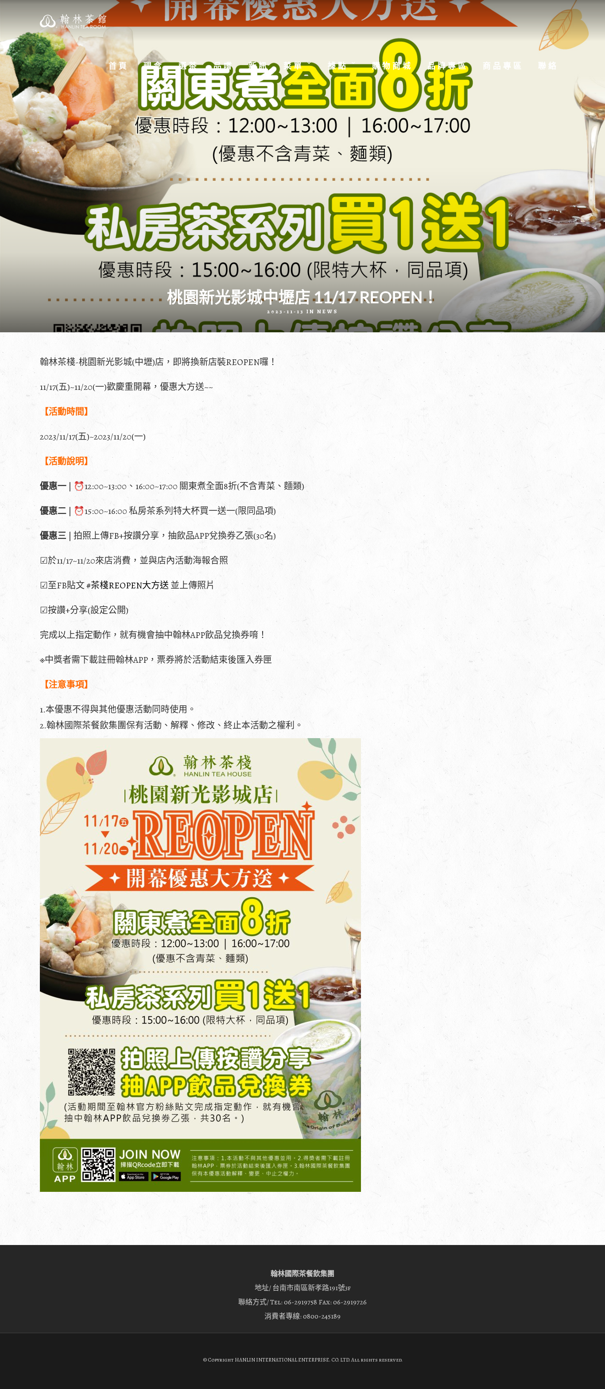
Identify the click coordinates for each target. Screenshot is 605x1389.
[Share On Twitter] (26, 1370)
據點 (338, 66)
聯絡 (548, 66)
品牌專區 (447, 66)
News (327, 311)
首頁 (119, 66)
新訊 (258, 66)
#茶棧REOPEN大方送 (127, 585)
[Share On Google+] (54, 1370)
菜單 (293, 66)
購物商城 (392, 66)
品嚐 (223, 66)
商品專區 (503, 66)
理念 (153, 66)
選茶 (188, 66)
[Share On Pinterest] (39, 1370)
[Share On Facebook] (14, 1370)
